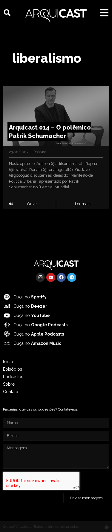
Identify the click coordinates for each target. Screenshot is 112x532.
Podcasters (13, 376)
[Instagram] (40, 277)
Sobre (9, 384)
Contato (10, 391)
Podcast (39, 152)
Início (8, 361)
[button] (7, 12)
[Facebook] (61, 277)
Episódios (12, 369)
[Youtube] (50, 277)
